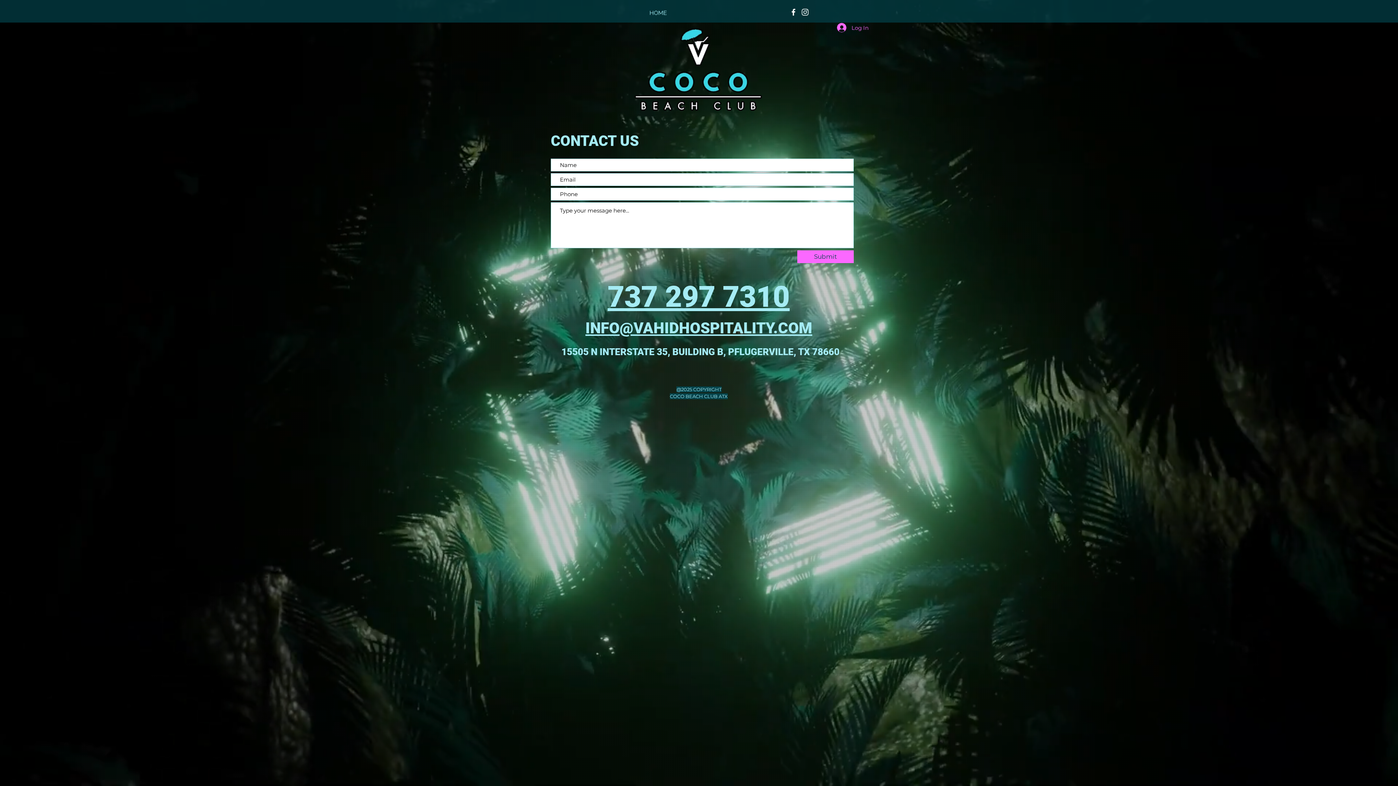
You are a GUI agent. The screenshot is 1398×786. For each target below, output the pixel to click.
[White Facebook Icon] (793, 12)
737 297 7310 (699, 297)
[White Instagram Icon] (805, 12)
